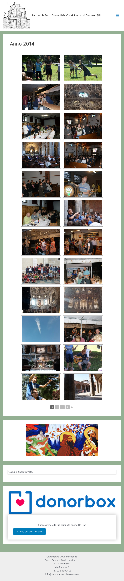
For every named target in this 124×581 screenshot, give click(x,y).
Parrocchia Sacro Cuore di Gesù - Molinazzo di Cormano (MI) (67, 15)
